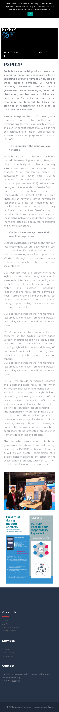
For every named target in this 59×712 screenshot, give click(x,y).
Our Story (6, 624)
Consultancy (8, 653)
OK (30, 14)
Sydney (51, 707)
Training (6, 649)
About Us (6, 621)
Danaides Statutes (11, 628)
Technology (7, 656)
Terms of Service (10, 631)
